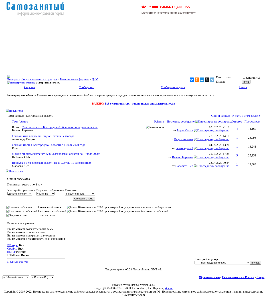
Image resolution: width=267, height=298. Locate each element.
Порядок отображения (50, 190)
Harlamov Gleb (21, 157)
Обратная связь (209, 277)
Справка (29, 87)
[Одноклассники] (197, 79)
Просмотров (252, 121)
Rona (15, 148)
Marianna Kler (20, 166)
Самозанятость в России (238, 277)
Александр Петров (23, 139)
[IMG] (11, 251)
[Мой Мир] (202, 79)
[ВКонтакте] (192, 79)
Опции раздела (220, 115)
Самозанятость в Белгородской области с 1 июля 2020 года (48, 144)
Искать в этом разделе (246, 115)
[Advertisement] (133, 43)
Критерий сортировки (21, 190)
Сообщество (86, 87)
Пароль (220, 81)
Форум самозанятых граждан (39, 79)
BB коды (12, 245)
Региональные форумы (74, 79)
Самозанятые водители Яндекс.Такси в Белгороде (43, 136)
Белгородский (184, 148)
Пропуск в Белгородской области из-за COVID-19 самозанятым (51, 162)
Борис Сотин (185, 130)
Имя (218, 77)
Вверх (260, 277)
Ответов (237, 121)
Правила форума (17, 261)
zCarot (169, 288)
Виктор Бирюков (22, 130)
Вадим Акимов (183, 139)
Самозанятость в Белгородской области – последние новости (60, 127)
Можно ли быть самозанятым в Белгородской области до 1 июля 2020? (56, 153)
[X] (207, 79)
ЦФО (95, 79)
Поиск (243, 87)
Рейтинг (159, 121)
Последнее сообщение (181, 121)
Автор (24, 121)
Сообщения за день (173, 87)
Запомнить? (253, 77)
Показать (70, 190)
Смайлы (12, 248)
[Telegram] (212, 79)
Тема (15, 121)
